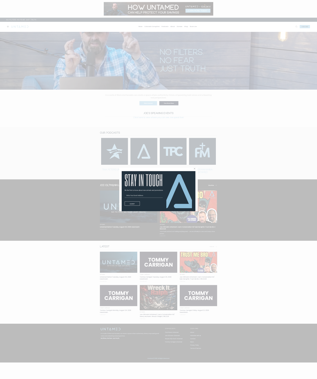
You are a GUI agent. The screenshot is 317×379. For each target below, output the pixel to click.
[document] (158, 189)
